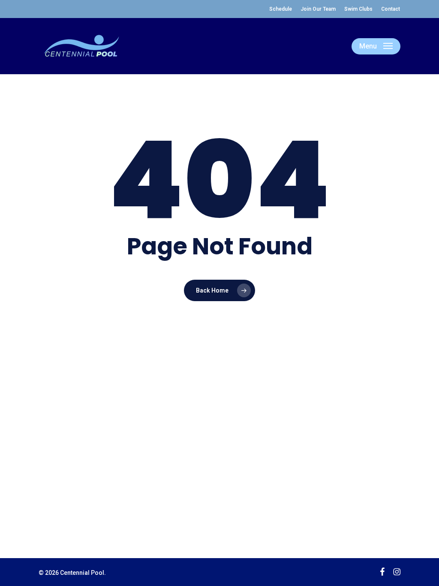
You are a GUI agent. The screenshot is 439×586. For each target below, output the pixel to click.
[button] (376, 46)
